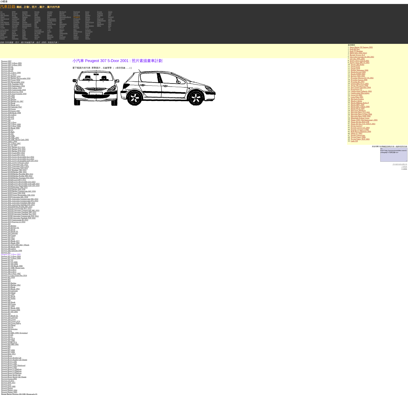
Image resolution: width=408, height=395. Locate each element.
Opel (61, 35)
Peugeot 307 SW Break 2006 (12, 266)
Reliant (76, 26)
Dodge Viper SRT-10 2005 (359, 62)
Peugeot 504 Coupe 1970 (10, 321)
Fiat (23, 30)
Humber (37, 17)
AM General (4, 19)
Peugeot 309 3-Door (8, 270)
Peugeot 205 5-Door (8, 115)
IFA (35, 24)
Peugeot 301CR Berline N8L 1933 (14, 172)
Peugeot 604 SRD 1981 (10, 344)
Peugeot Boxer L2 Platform (11, 369)
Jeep (36, 38)
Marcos (49, 35)
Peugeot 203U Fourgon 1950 (12, 92)
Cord (13, 31)
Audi (2, 26)
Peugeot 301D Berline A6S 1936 (13, 189)
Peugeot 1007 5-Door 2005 (11, 65)
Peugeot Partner (7, 388)
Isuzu (36, 35)
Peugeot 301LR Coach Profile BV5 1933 (16, 208)
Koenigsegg (51, 19)
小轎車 (404, 167)
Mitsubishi (63, 24)
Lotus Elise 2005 (357, 97)
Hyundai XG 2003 (357, 82)
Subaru (88, 30)
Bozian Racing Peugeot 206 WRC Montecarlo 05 (19, 394)
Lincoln (49, 27)
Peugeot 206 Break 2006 (10, 128)
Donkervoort (26, 24)
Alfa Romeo (4, 15)
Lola (48, 30)
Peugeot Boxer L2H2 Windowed (13, 365)
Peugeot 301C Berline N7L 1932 (13, 149)
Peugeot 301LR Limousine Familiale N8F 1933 (18, 212)
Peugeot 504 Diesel (8, 325)
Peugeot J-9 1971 (7, 381)
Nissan (61, 30)
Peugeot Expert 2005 (9, 379)
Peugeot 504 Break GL (9, 316)
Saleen (76, 37)
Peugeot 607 (6, 348)
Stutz (87, 27)
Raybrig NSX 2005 (358, 76)
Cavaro (14, 20)
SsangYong (89, 22)
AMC (2, 20)
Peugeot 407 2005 (8, 306)
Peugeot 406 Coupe (8, 304)
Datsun (25, 13)
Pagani (62, 38)
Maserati (50, 37)
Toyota (99, 12)
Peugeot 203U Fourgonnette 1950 (13, 94)
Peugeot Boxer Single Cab (11, 375)
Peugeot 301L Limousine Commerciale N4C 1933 (19, 199)
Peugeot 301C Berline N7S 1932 (13, 151)
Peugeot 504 (6, 314)
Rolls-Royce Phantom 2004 (361, 131)
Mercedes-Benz (65, 17)
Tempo (87, 38)
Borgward (3, 37)
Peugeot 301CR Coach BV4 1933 (13, 180)
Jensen (50, 12)
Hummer (37, 19)
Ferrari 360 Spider (357, 64)
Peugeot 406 (6, 300)
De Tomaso (26, 15)
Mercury (62, 19)
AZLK (110, 12)
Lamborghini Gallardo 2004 (361, 91)
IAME (36, 22)
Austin (2, 27)
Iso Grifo (37, 33)
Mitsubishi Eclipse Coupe (360, 118)
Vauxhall (100, 19)
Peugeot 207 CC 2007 (9, 145)
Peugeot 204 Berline (8, 99)
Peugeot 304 (6, 224)
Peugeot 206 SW (7, 134)
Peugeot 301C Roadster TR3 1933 (13, 170)
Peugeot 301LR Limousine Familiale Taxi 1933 (18, 214)
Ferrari (24, 27)
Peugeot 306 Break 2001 (10, 247)
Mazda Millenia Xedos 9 (360, 103)
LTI (48, 33)
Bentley (3, 33)
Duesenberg (26, 26)
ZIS (109, 30)
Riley (75, 30)
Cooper (14, 30)
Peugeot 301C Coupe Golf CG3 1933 (15, 162)
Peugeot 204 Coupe (8, 109)
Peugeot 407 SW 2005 (9, 312)
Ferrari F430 (355, 68)
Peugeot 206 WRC (8, 136)
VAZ (109, 24)
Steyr (87, 24)
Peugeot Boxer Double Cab (11, 358)
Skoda (87, 19)
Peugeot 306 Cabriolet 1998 (11, 250)
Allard (2, 17)
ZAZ (109, 26)
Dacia (14, 33)
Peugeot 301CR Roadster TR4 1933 (14, 187)
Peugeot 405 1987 (8, 294)
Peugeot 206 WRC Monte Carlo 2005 (15, 139)
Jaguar (37, 37)
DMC (24, 20)
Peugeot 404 (6, 281)
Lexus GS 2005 (356, 95)
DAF (13, 37)
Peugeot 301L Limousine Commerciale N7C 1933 (19, 201)
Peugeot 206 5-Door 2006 (11, 126)
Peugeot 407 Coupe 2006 (10, 310)
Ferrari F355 (355, 66)
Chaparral (15, 22)
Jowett (49, 13)
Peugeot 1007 (6, 61)
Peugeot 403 (6, 279)
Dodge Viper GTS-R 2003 (359, 61)
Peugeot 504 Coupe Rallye (11, 323)
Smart (87, 20)
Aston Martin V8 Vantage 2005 (361, 47)
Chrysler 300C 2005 (357, 59)
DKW (24, 19)
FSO (24, 33)
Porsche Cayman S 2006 (360, 129)
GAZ (110, 13)
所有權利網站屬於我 (400, 164)
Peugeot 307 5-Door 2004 (11, 256)
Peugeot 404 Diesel (8, 293)
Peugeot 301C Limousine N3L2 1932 (15, 166)
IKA (35, 26)
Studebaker (89, 26)
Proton (75, 24)
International (39, 31)
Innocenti (37, 30)
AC (1, 12)
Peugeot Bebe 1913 (8, 354)
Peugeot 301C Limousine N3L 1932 (14, 164)
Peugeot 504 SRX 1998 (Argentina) (14, 333)
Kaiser (49, 15)
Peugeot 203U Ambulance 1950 (13, 86)
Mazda (61, 13)
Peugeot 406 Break (8, 302)
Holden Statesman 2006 (359, 70)
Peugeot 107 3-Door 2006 (11, 73)
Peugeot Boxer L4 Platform (11, 373)
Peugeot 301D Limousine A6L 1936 (14, 197)
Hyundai (37, 20)
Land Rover (51, 24)
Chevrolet (15, 24)
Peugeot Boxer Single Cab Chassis (13, 377)
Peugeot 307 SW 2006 (9, 264)
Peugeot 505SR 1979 (9, 342)
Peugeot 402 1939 (8, 277)
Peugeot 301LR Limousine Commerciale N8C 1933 (20, 210)
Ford (24, 31)
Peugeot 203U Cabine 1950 (11, 88)
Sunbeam (88, 31)
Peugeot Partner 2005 (9, 392)
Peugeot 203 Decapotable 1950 (12, 82)
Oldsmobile (63, 33)
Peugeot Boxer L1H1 (9, 361)
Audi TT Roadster (356, 51)
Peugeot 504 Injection (9, 329)
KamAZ (111, 17)
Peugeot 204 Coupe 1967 (10, 111)
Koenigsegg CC (356, 89)
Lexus (49, 26)
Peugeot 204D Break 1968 (11, 113)
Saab (75, 35)
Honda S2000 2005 (358, 74)
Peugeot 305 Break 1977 (10, 241)
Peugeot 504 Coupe (8, 319)
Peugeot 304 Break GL (9, 231)
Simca (87, 17)
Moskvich (111, 20)
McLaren (62, 15)
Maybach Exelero (357, 99)
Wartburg (100, 24)
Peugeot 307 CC (7, 260)
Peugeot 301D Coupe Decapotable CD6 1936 (18, 195)
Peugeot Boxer (6, 356)
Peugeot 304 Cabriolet (9, 233)
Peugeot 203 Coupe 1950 (10, 80)
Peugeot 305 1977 (8, 237)
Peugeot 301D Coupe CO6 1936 (13, 193)
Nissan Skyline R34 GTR (360, 122)
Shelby (87, 15)
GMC (24, 35)
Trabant (100, 13)
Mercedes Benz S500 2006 (361, 116)
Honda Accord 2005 (358, 72)
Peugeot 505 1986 (8, 340)
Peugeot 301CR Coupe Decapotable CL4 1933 (18, 182)
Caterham (15, 19)
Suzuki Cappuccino (358, 135)
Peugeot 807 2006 (8, 352)
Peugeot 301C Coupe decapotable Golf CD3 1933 (19, 161)
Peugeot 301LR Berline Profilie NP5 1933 (16, 206)
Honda (36, 12)
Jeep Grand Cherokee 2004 (361, 87)
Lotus (49, 31)
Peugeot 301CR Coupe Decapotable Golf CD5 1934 (20, 185)
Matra (49, 38)
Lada (110, 19)
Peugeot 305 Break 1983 (10, 243)
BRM (13, 12)
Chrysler (15, 26)
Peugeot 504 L (6, 331)
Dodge (24, 22)
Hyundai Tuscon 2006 (359, 80)
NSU (61, 31)
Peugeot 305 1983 (8, 239)
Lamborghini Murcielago (360, 93)
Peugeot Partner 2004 (9, 390)
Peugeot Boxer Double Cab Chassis (14, 360)
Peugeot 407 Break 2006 (10, 308)
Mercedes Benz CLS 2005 (360, 112)
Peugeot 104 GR (7, 69)
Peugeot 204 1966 (8, 97)
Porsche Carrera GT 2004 (360, 128)
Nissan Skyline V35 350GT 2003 (363, 124)
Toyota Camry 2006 (358, 137)
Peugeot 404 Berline (8, 283)
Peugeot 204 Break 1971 (10, 105)
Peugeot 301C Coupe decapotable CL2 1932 (17, 157)
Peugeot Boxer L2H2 (9, 363)
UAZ (109, 22)
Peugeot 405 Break (8, 296)
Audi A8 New (355, 49)
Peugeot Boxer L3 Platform (11, 371)
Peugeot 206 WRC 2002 (10, 138)
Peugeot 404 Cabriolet (9, 291)
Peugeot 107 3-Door (8, 74)
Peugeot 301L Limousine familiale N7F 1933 (18, 205)
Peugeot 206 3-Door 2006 (11, 124)
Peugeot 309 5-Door (8, 272)
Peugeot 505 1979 (8, 339)
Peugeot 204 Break (8, 103)
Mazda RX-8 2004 (357, 108)
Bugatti (14, 13)
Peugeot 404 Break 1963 (10, 289)
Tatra (87, 37)
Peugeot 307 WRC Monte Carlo (13, 268)
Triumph (100, 15)
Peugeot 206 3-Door (8, 122)
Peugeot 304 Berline (8, 226)
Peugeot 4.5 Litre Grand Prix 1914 (14, 275)
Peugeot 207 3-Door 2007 (11, 143)
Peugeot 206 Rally (8, 132)
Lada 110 (354, 141)
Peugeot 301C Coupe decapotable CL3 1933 (17, 159)
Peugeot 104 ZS (7, 71)
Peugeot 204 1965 (8, 95)
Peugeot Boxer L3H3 (9, 367)
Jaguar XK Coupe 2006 (359, 85)
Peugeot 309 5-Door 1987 (11, 273)
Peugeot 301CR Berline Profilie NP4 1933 (16, 176)
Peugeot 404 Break (8, 287)
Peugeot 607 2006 (8, 350)
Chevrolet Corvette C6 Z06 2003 (362, 57)
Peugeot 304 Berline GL (10, 228)
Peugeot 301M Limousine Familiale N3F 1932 (18, 218)
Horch (36, 13)
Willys (99, 26)
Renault (76, 27)
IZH (109, 15)
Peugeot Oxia (6, 384)
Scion (87, 12)
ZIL (109, 27)
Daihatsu (15, 38)
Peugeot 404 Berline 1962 (11, 285)
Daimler (25, 12)
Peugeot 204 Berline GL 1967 (12, 101)
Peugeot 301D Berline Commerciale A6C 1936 (18, 191)
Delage (25, 17)
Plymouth (76, 19)
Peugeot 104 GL (7, 67)
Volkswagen (101, 20)
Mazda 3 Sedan (356, 101)
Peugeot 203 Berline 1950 (11, 76)
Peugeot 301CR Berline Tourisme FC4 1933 (17, 178)
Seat (87, 13)
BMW (2, 35)
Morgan (62, 26)
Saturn (75, 38)
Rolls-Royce (77, 31)
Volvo (99, 22)
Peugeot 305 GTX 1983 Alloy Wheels (15, 245)
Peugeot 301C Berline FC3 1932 (13, 147)
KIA (48, 17)
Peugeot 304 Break (8, 229)
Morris (61, 27)
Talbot (87, 35)
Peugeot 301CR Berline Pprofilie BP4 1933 (17, 174)
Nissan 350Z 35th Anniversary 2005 (364, 120)
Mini (60, 22)
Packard (62, 37)
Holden (25, 38)
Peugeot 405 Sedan (8, 298)
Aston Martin (5, 24)
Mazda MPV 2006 (357, 105)
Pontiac (76, 20)
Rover (75, 33)
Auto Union (4, 30)
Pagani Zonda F (356, 126)
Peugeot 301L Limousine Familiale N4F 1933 (18, 203)
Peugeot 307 (6, 252)
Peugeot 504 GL (7, 327)
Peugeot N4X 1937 (8, 383)
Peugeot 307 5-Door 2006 (11, 258)
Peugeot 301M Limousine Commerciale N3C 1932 (20, 216)
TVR (98, 17)
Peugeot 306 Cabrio (8, 249)
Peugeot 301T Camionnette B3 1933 (14, 220)
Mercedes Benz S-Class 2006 (361, 114)
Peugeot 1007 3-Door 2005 (11, 63)
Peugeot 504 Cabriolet (9, 317)
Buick (14, 15)
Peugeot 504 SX (7, 335)
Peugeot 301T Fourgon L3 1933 (13, 222)
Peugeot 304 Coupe (8, 235)
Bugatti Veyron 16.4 (357, 55)
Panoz (75, 13)
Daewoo (15, 35)
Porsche (76, 22)
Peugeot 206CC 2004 (9, 141)
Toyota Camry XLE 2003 (360, 139)
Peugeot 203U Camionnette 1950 (13, 90)
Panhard (76, 12)
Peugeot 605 (6, 346)
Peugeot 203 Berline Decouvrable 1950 (15, 78)
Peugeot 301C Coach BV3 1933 (13, 155)
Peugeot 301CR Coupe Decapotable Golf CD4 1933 (20, 184)
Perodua (76, 15)
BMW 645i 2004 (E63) (358, 53)
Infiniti (36, 27)
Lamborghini (51, 20)
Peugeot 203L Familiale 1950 (12, 84)
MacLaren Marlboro (358, 110)
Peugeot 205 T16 (7, 118)
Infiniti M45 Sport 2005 (360, 84)
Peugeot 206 (6, 120)
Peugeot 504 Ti (7, 337)
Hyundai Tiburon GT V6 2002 (362, 78)
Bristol (2, 38)
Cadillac (15, 17)
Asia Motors (4, 22)
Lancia (49, 22)
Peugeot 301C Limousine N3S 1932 (14, 168)
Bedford (3, 31)
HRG (36, 15)
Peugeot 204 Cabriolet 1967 (11, 107)
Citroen (14, 27)
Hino (24, 37)
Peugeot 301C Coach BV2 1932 (13, 153)
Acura (2, 13)
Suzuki (87, 33)
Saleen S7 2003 (356, 133)
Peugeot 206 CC (7, 130)
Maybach (62, 12)
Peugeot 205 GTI (7, 117)
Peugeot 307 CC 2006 (9, 262)
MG (60, 20)
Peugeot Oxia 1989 (8, 386)
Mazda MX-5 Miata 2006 (360, 106)
